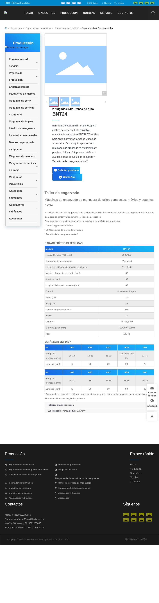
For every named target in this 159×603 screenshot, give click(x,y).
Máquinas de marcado (20, 488)
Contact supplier (152, 394)
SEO (67, 539)
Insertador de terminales (21, 483)
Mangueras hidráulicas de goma (74, 488)
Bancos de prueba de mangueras (74, 483)
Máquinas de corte (67, 469)
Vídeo (121, 3)
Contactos (135, 481)
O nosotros (135, 473)
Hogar (133, 464)
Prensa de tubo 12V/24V (67, 28)
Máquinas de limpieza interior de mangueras (77, 478)
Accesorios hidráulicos (69, 493)
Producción (16, 28)
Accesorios (63, 498)
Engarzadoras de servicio (38, 28)
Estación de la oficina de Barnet (28, 527)
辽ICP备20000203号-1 (136, 539)
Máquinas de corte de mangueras (25, 474)
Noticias (94, 3)
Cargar (107, 3)
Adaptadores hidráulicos (20, 498)
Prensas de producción (69, 464)
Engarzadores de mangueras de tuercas (28, 469)
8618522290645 (23, 514)
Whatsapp (152, 406)
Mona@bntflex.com (34, 519)
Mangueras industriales (20, 493)
